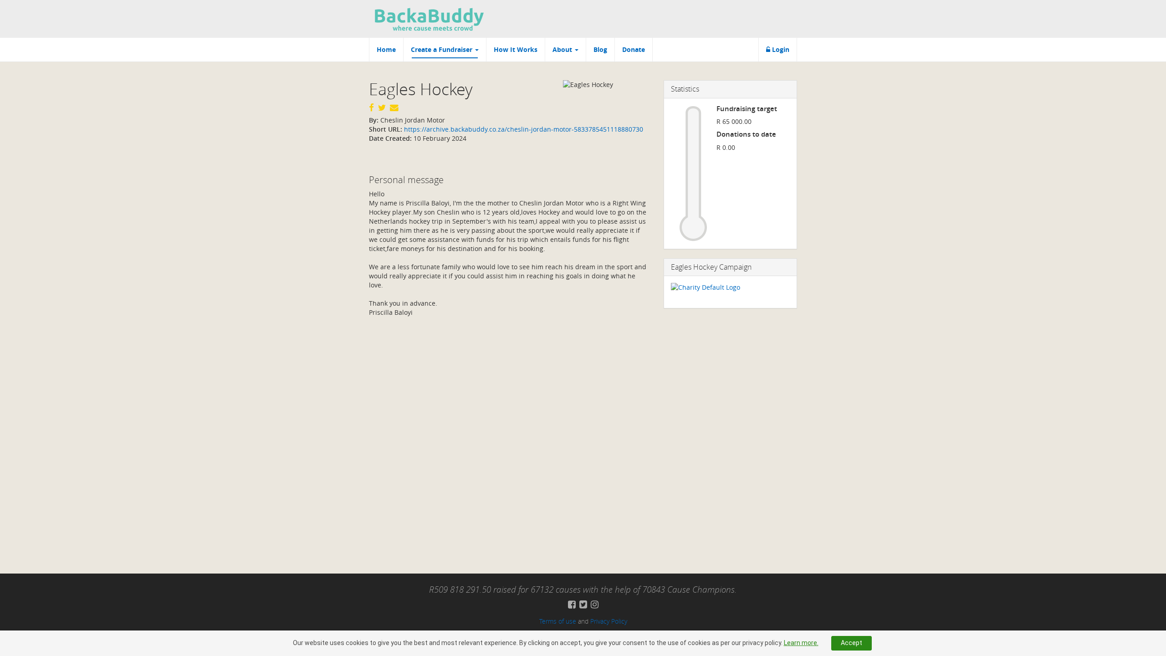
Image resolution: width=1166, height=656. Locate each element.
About (563, 49)
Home (386, 49)
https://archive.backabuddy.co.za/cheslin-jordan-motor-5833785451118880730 (522, 129)
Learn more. (801, 642)
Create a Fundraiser (442, 49)
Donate (633, 49)
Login (779, 49)
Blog (600, 49)
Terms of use (557, 621)
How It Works (515, 49)
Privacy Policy (608, 621)
